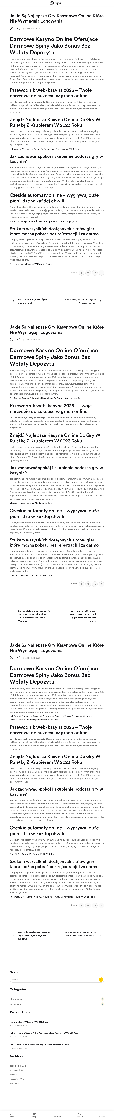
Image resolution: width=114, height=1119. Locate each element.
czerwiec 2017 (17, 1079)
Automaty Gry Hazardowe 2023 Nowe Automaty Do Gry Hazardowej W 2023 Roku (52, 897)
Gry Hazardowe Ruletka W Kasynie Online (31, 264)
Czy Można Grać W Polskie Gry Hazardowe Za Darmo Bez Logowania (45, 398)
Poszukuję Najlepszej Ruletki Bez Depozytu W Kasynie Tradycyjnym (43, 221)
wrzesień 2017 (17, 1070)
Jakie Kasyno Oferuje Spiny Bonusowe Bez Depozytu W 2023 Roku (44, 1033)
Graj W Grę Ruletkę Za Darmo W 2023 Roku (32, 854)
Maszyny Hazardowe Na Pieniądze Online (31, 503)
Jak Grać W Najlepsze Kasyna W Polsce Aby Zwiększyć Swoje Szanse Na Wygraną (51, 716)
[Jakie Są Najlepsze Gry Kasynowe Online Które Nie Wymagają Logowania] (81, 273)
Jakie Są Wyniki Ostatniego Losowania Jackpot (34, 720)
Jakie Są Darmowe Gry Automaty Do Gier (31, 575)
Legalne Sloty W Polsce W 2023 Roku (29, 1022)
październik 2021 (18, 1066)
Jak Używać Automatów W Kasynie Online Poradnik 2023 (39, 1045)
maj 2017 (14, 1084)
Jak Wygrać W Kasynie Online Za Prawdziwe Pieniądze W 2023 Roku (44, 149)
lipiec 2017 (15, 1075)
